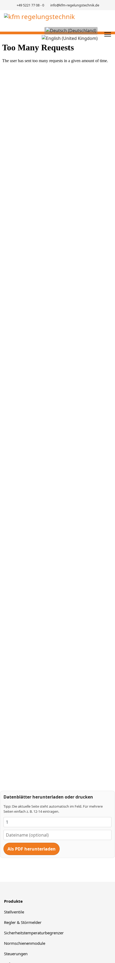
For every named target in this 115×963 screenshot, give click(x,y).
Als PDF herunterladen (31, 849)
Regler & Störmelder (22, 922)
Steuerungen (16, 953)
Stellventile (14, 912)
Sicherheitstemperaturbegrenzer (34, 932)
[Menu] (107, 34)
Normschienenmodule (24, 943)
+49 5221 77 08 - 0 (30, 5)
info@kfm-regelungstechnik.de (74, 5)
